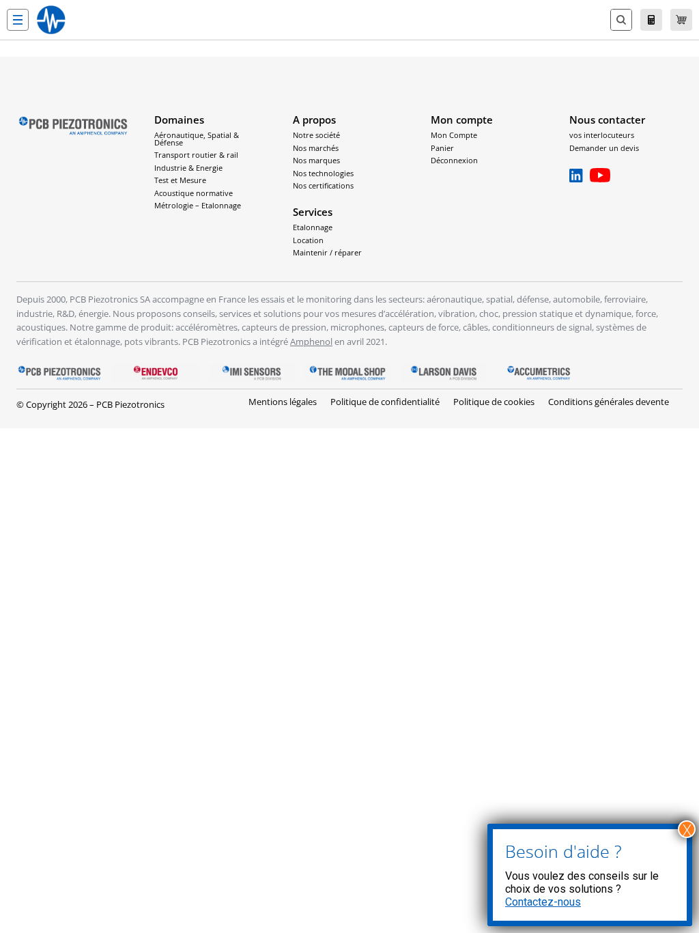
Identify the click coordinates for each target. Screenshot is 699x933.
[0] (681, 20)
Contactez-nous (543, 901)
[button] (18, 20)
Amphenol (311, 341)
